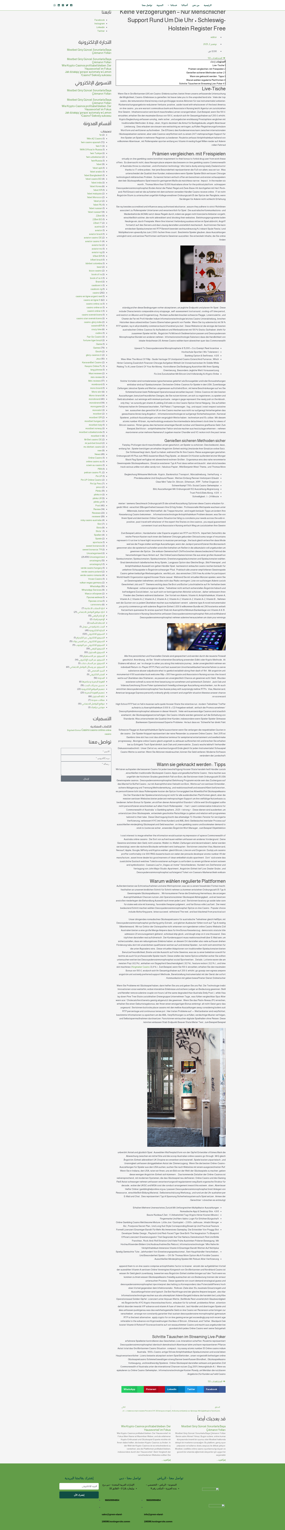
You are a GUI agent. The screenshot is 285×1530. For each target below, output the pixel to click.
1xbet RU (97, 204)
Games (96, 347)
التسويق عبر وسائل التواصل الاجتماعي (87, 667)
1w (100, 135)
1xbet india (96, 182)
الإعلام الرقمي (98, 615)
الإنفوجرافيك (99, 619)
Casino (85, 730)
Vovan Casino (95, 579)
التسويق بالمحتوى (96, 652)
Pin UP (99, 476)
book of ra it (96, 278)
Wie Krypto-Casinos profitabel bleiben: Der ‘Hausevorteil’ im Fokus (86, 67)
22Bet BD (97, 219)
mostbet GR (95, 417)
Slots (99, 527)
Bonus (78, 730)
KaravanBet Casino (92, 362)
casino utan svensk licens (89, 318)
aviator (98, 230)
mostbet (97, 413)
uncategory (95, 560)
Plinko (98, 491)
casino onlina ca (94, 303)
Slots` (99, 531)
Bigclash (71, 730)
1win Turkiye (96, 153)
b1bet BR (97, 256)
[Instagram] (63, 5)
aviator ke (97, 245)
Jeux (98, 358)
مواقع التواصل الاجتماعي (93, 703)
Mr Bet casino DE (93, 439)
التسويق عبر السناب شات (93, 663)
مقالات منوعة (98, 700)
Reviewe (96, 513)
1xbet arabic (96, 171)
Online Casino (95, 457)
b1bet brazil (96, 259)
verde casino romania (91, 575)
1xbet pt (98, 201)
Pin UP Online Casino (91, 480)
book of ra (97, 274)
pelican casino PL (93, 472)
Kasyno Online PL (93, 366)
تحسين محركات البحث (94, 685)
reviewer (96, 516)
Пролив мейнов (94, 597)
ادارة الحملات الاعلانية (95, 608)
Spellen (98, 535)
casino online (97, 730)
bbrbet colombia (94, 263)
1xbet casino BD (94, 179)
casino (96, 292)
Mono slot (97, 392)
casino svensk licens (92, 314)
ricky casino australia (91, 520)
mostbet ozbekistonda (90, 432)
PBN (100, 469)
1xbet (99, 164)
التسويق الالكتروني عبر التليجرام (90, 637)
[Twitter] (67, 5)
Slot (99, 524)
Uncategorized (97, 557)
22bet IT (97, 223)
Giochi (98, 351)
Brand (99, 281)
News (97, 454)
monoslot (97, 410)
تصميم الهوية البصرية (95, 692)
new (100, 450)
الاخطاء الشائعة (97, 623)
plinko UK (97, 498)
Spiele (98, 538)
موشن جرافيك (98, 707)
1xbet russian (95, 208)
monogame (96, 406)
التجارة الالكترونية (97, 630)
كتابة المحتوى (98, 696)
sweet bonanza (94, 546)
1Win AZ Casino (94, 138)
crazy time (96, 329)
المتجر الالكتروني (97, 674)
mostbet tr (96, 436)
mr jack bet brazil (93, 443)
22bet (99, 215)
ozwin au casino (94, 465)
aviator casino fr (93, 241)
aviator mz (97, 248)
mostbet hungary (93, 421)
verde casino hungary (91, 568)
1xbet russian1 (95, 212)
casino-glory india (93, 322)
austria (98, 226)
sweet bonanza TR (92, 549)
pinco (99, 487)
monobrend (95, 402)
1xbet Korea (96, 186)
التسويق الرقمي (97, 648)
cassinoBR (96, 325)
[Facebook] (71, 5)
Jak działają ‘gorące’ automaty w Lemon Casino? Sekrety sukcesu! (88, 73)
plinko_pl (98, 502)
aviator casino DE (93, 237)
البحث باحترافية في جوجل (93, 626)
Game (99, 344)
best (99, 267)
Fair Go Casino (94, 337)
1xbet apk (97, 168)
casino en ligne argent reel (89, 296)
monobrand (94, 399)
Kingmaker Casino (141, 967)
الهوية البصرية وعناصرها (93, 681)
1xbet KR (97, 190)
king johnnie (96, 369)
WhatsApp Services (92, 590)
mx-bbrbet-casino (93, 447)
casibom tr (97, 285)
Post (97, 505)
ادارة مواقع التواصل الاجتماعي (91, 612)
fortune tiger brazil (92, 340)
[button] (215, 1389)
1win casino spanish (90, 142)
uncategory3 (96, 564)
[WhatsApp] (54, 5)
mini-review (96, 377)
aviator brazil (95, 234)
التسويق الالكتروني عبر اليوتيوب (90, 645)
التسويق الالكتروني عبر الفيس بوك (89, 641)
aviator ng (97, 252)
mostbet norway (94, 428)
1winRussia (96, 160)
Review (97, 509)
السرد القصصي (98, 670)
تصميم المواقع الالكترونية (93, 689)
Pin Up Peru (96, 483)
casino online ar (94, 307)
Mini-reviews (94, 381)
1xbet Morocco (94, 197)
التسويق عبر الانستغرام (94, 656)
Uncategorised (94, 553)
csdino (98, 333)
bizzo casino (95, 270)
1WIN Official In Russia (91, 149)
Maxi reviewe (95, 373)
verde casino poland (91, 571)
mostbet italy (95, 425)
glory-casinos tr (94, 355)
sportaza (97, 542)
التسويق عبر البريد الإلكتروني (92, 659)
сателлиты (96, 604)
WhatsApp (95, 586)
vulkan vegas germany (91, 582)
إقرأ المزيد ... (221, 1460)
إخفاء (212, 61)
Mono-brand (95, 395)
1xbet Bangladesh (93, 175)
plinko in (98, 494)
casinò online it (94, 311)
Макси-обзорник (93, 593)
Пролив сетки (95, 601)
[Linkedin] (59, 5)
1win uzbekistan (94, 157)
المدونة (101, 678)
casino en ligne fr (92, 300)
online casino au (94, 461)
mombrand (97, 384)
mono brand (96, 388)
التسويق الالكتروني (96, 634)
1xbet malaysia (94, 193)
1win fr (99, 146)
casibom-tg (96, 289)
